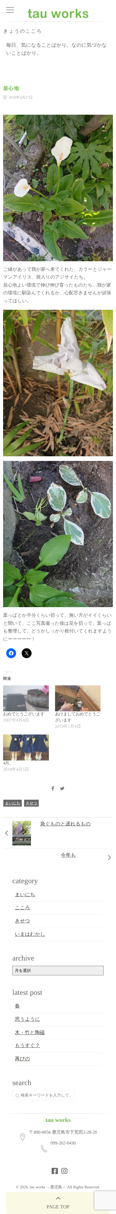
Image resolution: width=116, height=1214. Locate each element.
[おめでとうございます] (26, 698)
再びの (22, 1059)
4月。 (8, 763)
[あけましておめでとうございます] (78, 698)
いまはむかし (30, 934)
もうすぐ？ (27, 1045)
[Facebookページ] (53, 1169)
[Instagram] (62, 1169)
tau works (58, 1120)
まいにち (12, 803)
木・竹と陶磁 (30, 1032)
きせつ (31, 803)
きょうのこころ (22, 31)
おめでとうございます (23, 714)
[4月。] (26, 747)
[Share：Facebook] (53, 789)
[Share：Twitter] (62, 789)
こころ (22, 907)
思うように (27, 1019)
